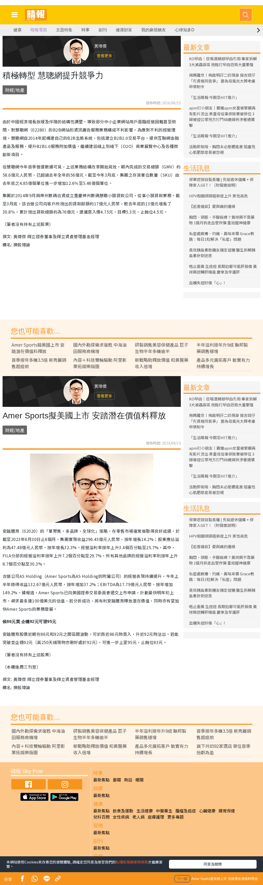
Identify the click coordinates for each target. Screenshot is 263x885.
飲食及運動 (123, 811)
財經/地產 (14, 90)
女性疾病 (121, 817)
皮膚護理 (156, 817)
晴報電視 (39, 30)
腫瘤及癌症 (185, 811)
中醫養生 (164, 811)
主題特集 (64, 30)
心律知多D (184, 30)
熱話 (128, 780)
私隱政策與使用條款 (132, 861)
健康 (17, 30)
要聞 (117, 780)
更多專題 (175, 817)
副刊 (103, 30)
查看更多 (104, 55)
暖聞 (139, 780)
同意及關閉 (213, 864)
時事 (85, 30)
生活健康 (144, 811)
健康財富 (124, 30)
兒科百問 (101, 817)
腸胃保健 (227, 811)
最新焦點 (101, 780)
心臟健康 (207, 811)
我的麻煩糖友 (153, 30)
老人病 (138, 817)
